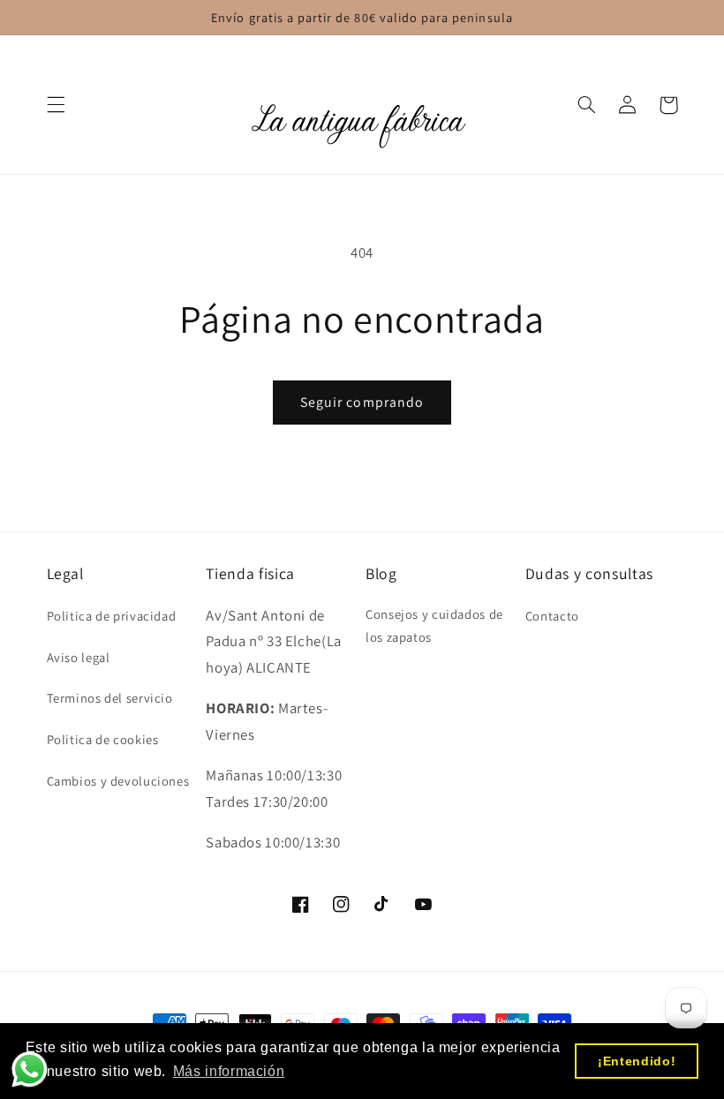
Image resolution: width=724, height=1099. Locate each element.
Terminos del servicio (110, 697)
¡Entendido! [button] (636, 1061)
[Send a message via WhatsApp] (29, 1069)
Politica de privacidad (112, 615)
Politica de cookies (103, 739)
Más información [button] (228, 1071)
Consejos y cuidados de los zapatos (434, 625)
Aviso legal (78, 657)
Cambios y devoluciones (118, 780)
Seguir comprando (362, 402)
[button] (55, 105)
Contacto (552, 615)
